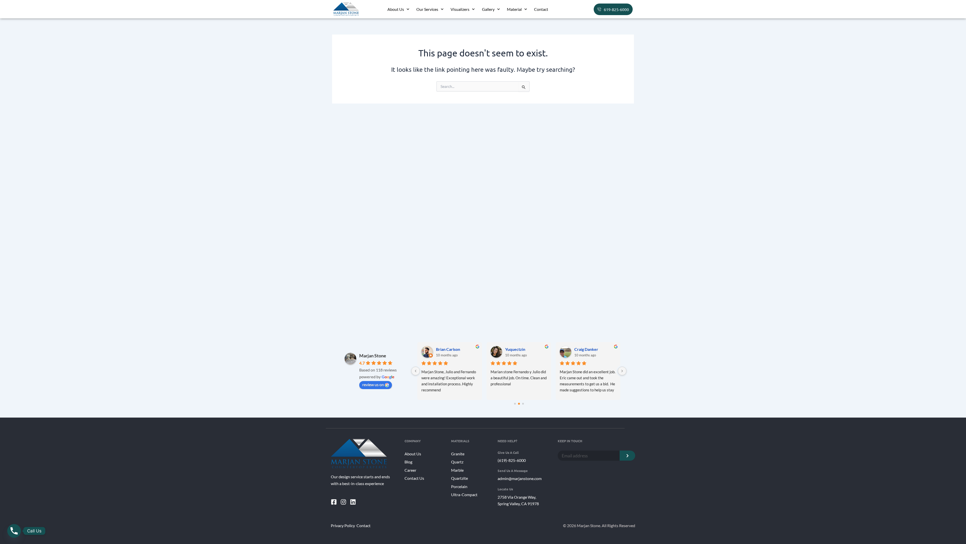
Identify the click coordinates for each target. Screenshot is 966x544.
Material (514, 9)
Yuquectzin (515, 349)
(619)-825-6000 (512, 460)
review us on (373, 384)
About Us (395, 9)
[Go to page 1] (519, 404)
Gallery (488, 9)
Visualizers (460, 9)
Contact (541, 9)
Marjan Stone (372, 355)
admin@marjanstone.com (520, 478)
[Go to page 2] (523, 404)
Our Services (427, 9)
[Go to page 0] (515, 404)
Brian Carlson (448, 349)
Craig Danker (586, 349)
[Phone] (14, 531)
